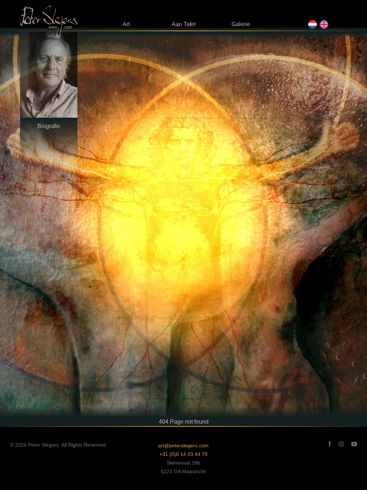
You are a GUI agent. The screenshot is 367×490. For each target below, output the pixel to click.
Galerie (241, 24)
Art (126, 24)
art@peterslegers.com (183, 445)
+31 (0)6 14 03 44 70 (183, 454)
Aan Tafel (184, 24)
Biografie (48, 126)
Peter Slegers (43, 445)
